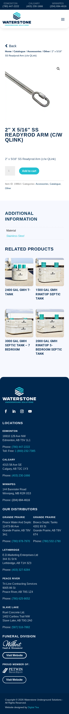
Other (46, 51)
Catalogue (19, 51)
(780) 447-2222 (21, 446)
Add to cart (29, 171)
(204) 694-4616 (21, 500)
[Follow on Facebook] (6, 411)
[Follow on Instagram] (22, 411)
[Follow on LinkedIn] (14, 411)
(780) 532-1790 (51, 541)
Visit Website (14, 655)
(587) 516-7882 (21, 627)
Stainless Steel (15, 236)
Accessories (34, 51)
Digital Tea (33, 707)
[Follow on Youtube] (30, 411)
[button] (58, 69)
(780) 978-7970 (21, 541)
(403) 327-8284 (21, 569)
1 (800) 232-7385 (25, 451)
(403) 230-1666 (21, 475)
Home (8, 51)
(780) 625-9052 (21, 598)
